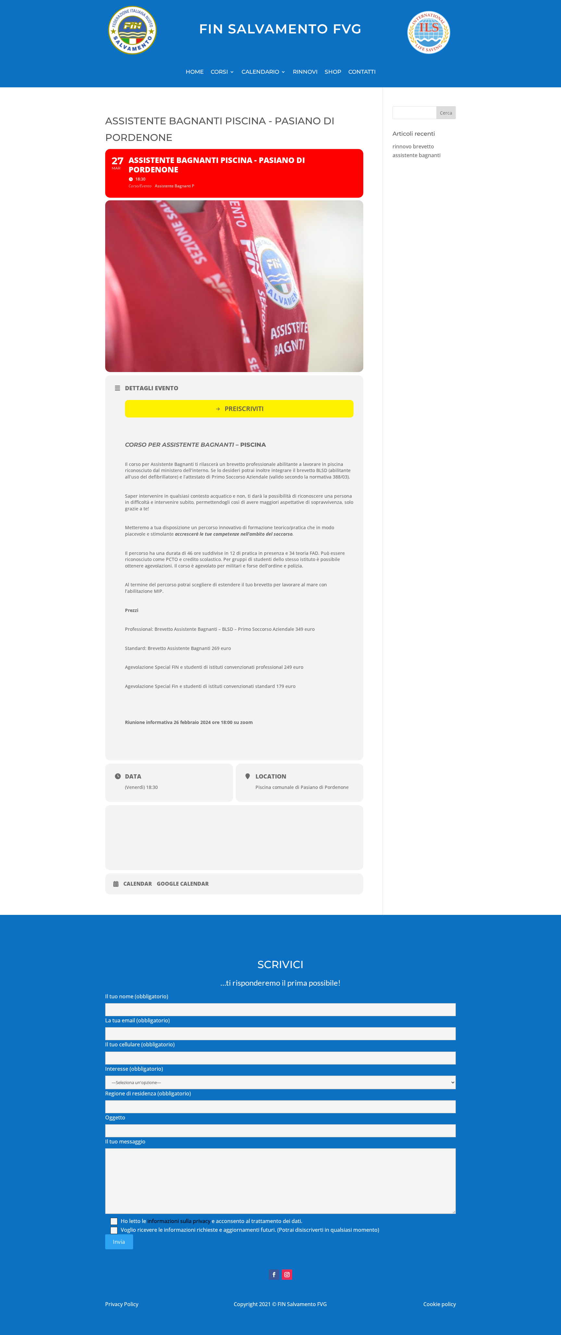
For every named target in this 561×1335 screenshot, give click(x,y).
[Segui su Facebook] (274, 1274)
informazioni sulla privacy (178, 1221)
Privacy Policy (121, 1304)
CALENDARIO (260, 72)
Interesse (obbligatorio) (134, 1068)
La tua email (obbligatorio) (137, 1020)
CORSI (219, 72)
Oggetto (115, 1117)
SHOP (333, 72)
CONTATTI (362, 72)
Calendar (137, 884)
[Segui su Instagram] (287, 1274)
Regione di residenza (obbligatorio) (148, 1093)
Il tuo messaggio (125, 1141)
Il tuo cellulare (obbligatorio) (140, 1044)
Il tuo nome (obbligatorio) (136, 996)
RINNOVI (305, 72)
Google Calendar (183, 884)
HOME (195, 72)
